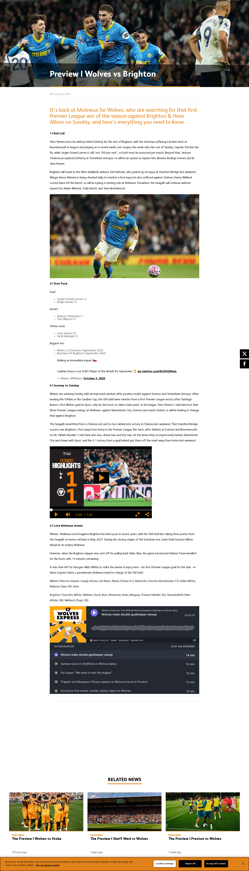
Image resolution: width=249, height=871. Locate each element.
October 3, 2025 (94, 378)
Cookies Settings (165, 864)
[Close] (243, 864)
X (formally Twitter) (244, 353)
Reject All (190, 864)
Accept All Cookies (216, 864)
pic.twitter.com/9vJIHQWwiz (157, 371)
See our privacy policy (48, 865)
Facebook (244, 363)
